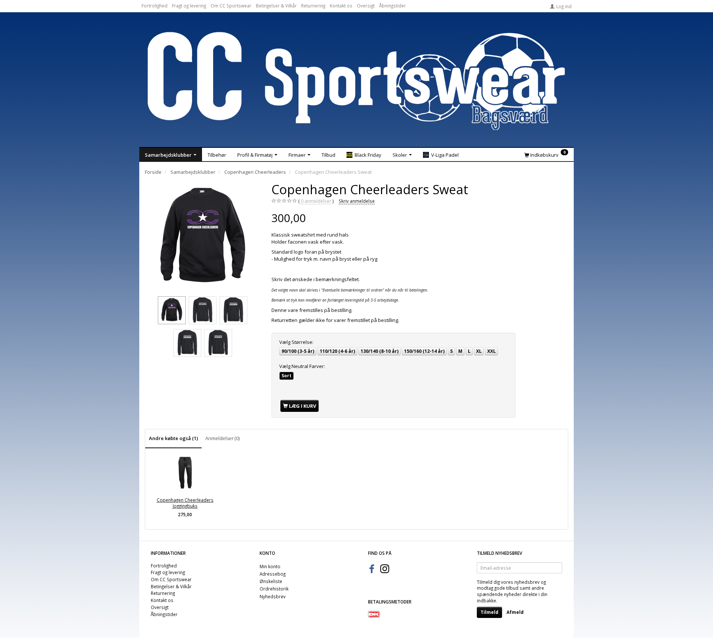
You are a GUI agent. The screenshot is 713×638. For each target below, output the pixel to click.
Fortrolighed (154, 6)
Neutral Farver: (302, 366)
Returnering (313, 6)
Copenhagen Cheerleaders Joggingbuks (185, 503)
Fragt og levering (189, 6)
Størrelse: (296, 342)
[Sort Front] (202, 237)
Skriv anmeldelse (357, 201)
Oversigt (366, 6)
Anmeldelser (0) (222, 438)
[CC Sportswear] (356, 81)
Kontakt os (341, 6)
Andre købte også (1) (173, 438)
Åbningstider (392, 6)
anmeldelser (316, 201)
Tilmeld (489, 612)
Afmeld (515, 612)
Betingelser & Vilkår (276, 6)
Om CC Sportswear (231, 6)
